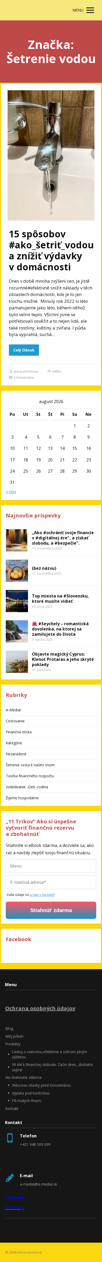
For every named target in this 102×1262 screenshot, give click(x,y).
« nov (11, 491)
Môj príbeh (14, 1036)
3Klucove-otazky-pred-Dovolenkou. (41, 1085)
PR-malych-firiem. (27, 1100)
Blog (9, 1028)
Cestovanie (15, 720)
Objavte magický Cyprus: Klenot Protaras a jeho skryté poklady (63, 659)
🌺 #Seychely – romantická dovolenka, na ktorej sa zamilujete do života (60, 629)
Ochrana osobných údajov (40, 1008)
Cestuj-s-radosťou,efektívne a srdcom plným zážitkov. (49, 1054)
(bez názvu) (44, 568)
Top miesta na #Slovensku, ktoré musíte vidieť (60, 598)
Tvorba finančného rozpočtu (30, 775)
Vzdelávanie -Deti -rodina (27, 786)
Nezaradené (16, 753)
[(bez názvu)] (17, 571)
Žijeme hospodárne (22, 797)
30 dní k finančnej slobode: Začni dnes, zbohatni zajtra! (52, 1067)
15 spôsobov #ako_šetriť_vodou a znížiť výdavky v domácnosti (51, 250)
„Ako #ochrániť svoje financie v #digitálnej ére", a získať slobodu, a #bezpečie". (63, 538)
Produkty (12, 1043)
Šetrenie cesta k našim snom (30, 764)
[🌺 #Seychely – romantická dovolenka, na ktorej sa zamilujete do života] (17, 631)
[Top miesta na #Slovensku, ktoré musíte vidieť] (17, 601)
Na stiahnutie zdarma (23, 1077)
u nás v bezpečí (42, 894)
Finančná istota (19, 731)
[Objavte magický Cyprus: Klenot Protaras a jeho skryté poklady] (17, 662)
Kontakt (12, 1108)
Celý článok (24, 350)
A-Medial (13, 709)
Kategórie (14, 742)
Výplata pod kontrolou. (31, 1093)
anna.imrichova (26, 371)
